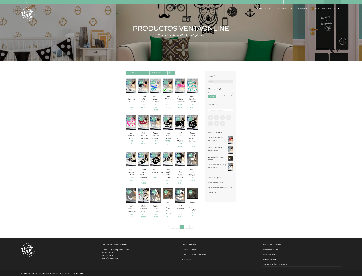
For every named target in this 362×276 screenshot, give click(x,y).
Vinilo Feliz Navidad (155, 208)
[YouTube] (210, 123)
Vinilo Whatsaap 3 (169, 99)
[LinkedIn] (216, 123)
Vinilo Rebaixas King (131, 135)
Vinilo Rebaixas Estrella (192, 99)
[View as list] (173, 72)
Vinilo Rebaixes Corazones (181, 99)
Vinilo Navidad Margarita (132, 208)
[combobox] (220, 110)
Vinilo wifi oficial (143, 99)
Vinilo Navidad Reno (143, 208)
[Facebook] (210, 117)
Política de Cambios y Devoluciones (220, 187)
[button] (338, 8)
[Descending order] (147, 73)
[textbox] (220, 110)
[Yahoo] (222, 123)
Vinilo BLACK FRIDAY (168, 135)
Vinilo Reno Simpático (193, 172)
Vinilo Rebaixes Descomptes (145, 135)
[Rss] (216, 117)
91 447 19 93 (110, 252)
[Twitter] (222, 117)
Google (82, 273)
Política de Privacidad (216, 183)
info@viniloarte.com (49, 2)
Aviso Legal (212, 192)
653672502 (110, 255)
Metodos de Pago (270, 259)
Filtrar (212, 96)
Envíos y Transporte (270, 254)
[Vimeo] (228, 117)
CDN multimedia (53, 273)
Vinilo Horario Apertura (156, 135)
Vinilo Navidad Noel (180, 208)
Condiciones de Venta (271, 250)
